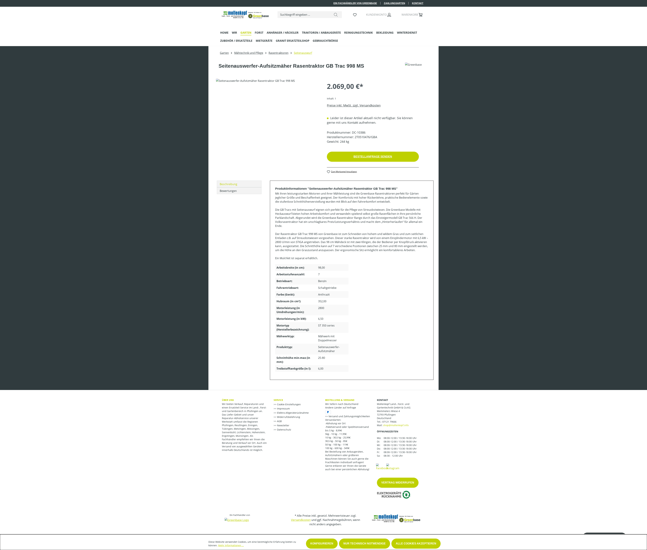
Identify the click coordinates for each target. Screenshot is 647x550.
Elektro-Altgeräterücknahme (292, 412)
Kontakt (417, 3)
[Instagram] (392, 466)
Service (278, 400)
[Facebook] (382, 466)
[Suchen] (336, 14)
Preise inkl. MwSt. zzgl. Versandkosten (354, 105)
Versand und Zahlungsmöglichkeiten (349, 416)
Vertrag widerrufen (397, 482)
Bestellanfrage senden (372, 156)
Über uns (228, 400)
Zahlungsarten (394, 3)
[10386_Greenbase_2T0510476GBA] (268, 115)
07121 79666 (389, 421)
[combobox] (304, 14)
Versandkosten (301, 520)
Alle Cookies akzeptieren (416, 543)
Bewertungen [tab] (228, 191)
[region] (268, 115)
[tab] (239, 184)
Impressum (283, 408)
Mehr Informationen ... (231, 545)
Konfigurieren (321, 543)
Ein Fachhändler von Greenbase (355, 3)
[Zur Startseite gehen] (245, 14)
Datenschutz (283, 429)
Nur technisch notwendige (364, 543)
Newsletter (282, 425)
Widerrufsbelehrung (288, 417)
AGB (279, 421)
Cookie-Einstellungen (288, 404)
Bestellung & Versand (339, 400)
